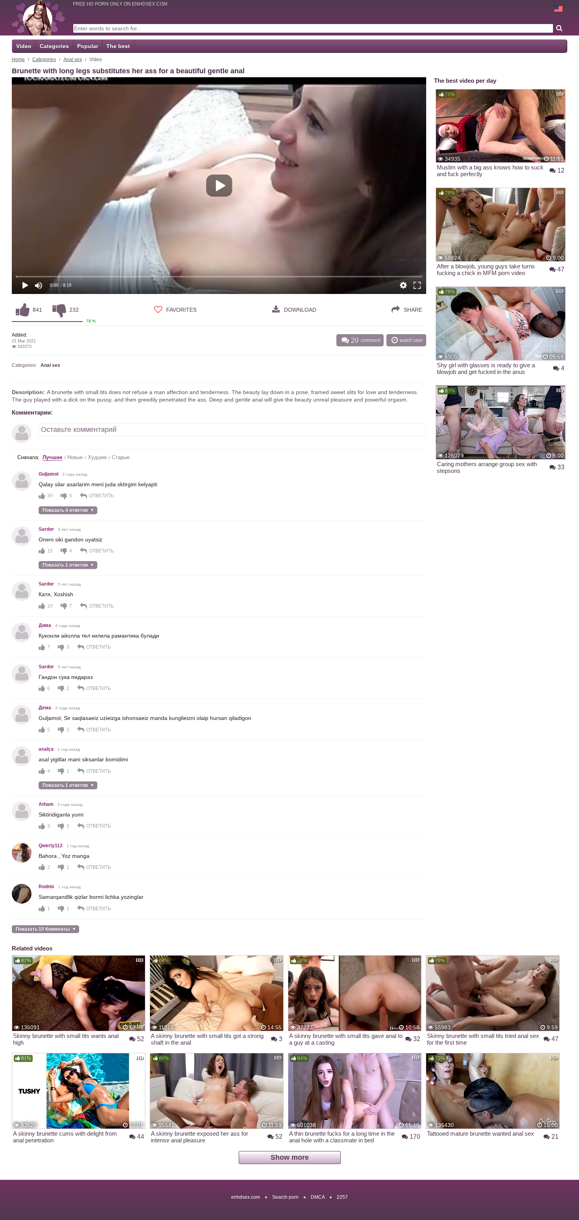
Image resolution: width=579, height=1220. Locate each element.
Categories (54, 46)
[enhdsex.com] (38, 17)
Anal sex (72, 59)
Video (24, 46)
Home (18, 59)
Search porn (285, 1197)
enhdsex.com (245, 1197)
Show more (290, 1157)
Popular (87, 46)
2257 (342, 1197)
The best (118, 46)
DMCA (318, 1197)
